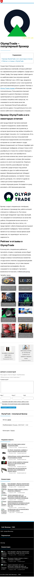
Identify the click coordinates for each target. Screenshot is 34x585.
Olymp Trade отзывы (7, 88)
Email (14, 395)
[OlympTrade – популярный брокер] (16, 22)
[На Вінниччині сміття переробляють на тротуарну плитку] (4, 511)
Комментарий (4, 379)
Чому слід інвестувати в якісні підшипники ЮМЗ (16, 444)
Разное (12, 430)
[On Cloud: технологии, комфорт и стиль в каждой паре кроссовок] (4, 452)
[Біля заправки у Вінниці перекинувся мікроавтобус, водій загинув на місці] (4, 485)
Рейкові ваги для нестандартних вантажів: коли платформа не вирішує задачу (17, 470)
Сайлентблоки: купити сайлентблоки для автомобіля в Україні (18, 456)
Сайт (24, 395)
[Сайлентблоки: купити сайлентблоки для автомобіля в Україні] (4, 458)
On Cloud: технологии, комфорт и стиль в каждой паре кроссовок (17, 450)
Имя (2, 395)
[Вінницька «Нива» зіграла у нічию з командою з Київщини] (4, 491)
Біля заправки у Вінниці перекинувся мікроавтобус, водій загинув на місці (18, 484)
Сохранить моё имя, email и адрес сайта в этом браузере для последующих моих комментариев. (15, 403)
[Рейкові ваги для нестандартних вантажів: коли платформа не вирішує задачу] (4, 470)
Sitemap (2, 543)
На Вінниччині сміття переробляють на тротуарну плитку (18, 510)
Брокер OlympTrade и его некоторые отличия (16, 59)
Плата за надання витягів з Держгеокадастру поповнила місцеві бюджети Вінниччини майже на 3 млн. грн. (18, 503)
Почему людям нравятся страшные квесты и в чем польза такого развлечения (18, 463)
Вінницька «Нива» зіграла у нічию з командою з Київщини (18, 490)
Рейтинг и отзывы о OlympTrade (12, 61)
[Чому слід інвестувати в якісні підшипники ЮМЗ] (4, 446)
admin (9, 419)
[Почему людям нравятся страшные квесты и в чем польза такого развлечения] (4, 462)
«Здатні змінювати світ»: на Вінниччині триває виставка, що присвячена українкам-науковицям (18, 496)
